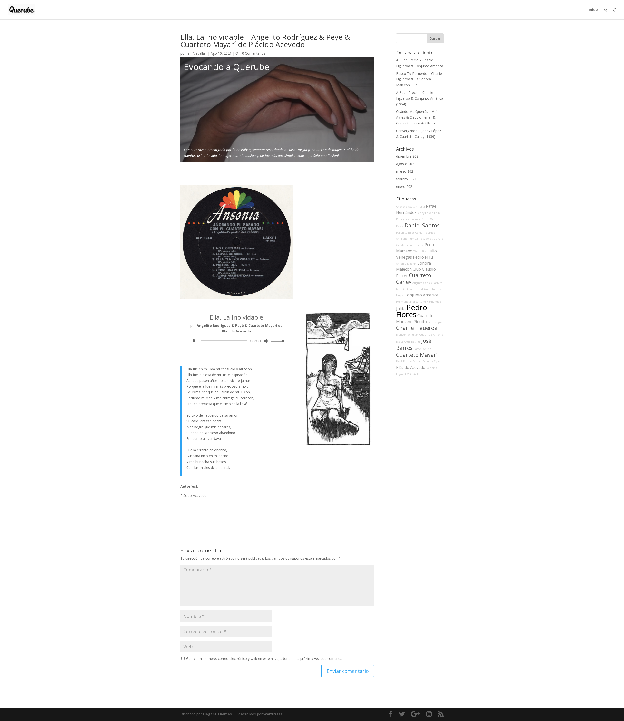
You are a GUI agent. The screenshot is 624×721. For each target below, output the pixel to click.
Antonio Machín (406, 263)
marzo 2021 (405, 171)
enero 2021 (405, 186)
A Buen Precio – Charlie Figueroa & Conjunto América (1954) (419, 98)
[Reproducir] (194, 340)
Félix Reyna (435, 322)
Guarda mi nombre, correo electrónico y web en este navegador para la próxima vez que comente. (264, 658)
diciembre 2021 (408, 156)
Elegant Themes (217, 714)
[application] (236, 340)
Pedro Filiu (423, 257)
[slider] (276, 341)
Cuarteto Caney (413, 278)
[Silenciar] (266, 341)
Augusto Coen (421, 283)
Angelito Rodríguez (419, 289)
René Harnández (430, 301)
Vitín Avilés (413, 374)
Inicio (593, 10)
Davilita (415, 341)
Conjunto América (421, 295)
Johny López (425, 213)
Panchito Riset (405, 232)
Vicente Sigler (432, 361)
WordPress (273, 714)
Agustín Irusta (416, 206)
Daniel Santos (422, 225)
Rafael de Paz (422, 349)
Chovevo (401, 206)
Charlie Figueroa (417, 327)
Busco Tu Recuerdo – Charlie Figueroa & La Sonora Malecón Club (419, 79)
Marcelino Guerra (412, 245)
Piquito (420, 321)
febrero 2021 (406, 179)
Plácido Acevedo (410, 367)
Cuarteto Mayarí (417, 354)
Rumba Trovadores (421, 238)
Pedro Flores (411, 311)
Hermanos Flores (407, 301)
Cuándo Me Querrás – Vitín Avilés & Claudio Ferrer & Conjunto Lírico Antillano (417, 117)
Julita (401, 308)
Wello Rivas (420, 251)
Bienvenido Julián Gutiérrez (414, 334)
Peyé (399, 361)
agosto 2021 (406, 163)
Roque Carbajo (412, 361)
